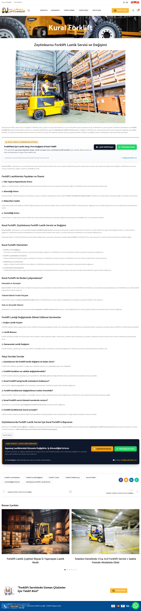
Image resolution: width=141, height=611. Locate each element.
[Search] (133, 10)
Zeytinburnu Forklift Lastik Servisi (38, 482)
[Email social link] (126, 480)
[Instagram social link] (123, 2)
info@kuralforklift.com (129, 158)
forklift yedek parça (73, 477)
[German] (135, 2)
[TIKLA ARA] (5, 606)
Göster (9, 435)
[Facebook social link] (121, 480)
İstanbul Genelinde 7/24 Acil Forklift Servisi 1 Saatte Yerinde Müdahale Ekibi (105, 560)
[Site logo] (13, 10)
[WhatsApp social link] (137, 480)
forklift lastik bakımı (12, 477)
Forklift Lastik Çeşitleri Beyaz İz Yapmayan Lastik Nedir (35, 560)
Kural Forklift (91, 477)
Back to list (70, 491)
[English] (132, 2)
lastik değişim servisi (12, 482)
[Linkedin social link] (127, 2)
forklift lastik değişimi (34, 477)
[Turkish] (137, 2)
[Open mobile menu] (28, 10)
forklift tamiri (54, 477)
